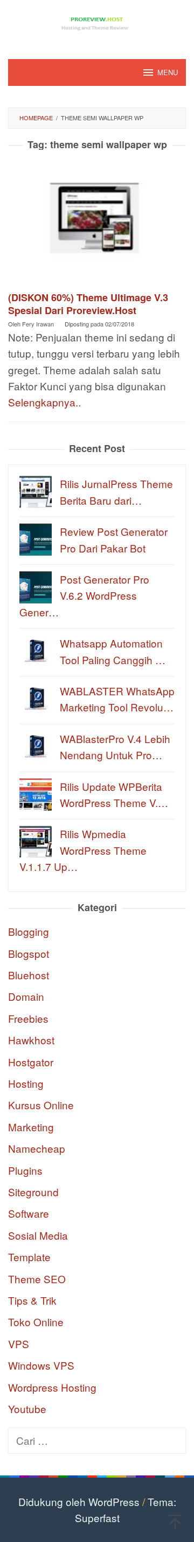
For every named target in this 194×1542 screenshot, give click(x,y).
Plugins (25, 1170)
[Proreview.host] (97, 22)
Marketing (31, 1126)
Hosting (26, 1083)
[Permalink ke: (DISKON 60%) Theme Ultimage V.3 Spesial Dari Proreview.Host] (97, 224)
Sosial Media (38, 1235)
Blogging (28, 931)
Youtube (27, 1408)
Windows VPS (41, 1365)
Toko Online (36, 1321)
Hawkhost (31, 1039)
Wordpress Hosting (52, 1387)
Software (28, 1213)
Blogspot (28, 953)
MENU (167, 72)
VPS (18, 1343)
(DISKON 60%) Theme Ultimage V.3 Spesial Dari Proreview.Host (88, 303)
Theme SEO (37, 1278)
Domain (26, 996)
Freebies (28, 1018)
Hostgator (30, 1061)
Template (29, 1256)
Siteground (33, 1191)
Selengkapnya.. (44, 402)
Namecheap (36, 1148)
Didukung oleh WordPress (79, 1501)
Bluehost (28, 975)
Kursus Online (41, 1104)
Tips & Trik (32, 1300)
